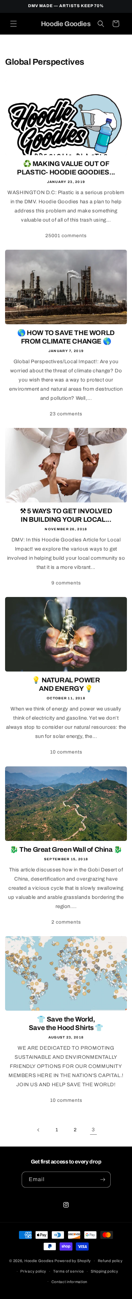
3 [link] (93, 1129)
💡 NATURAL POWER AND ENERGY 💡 (66, 684)
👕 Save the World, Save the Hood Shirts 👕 (66, 1023)
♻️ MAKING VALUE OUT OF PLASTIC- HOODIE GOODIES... (66, 168)
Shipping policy (104, 1271)
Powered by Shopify (72, 1261)
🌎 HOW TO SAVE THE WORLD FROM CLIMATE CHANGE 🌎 (66, 337)
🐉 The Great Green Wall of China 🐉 (66, 849)
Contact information (69, 1282)
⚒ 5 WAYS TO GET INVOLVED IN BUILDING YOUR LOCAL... (66, 515)
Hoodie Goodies (39, 1261)
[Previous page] (38, 1129)
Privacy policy (33, 1271)
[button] (13, 23)
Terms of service (68, 1271)
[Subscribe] (102, 1180)
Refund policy (110, 1261)
